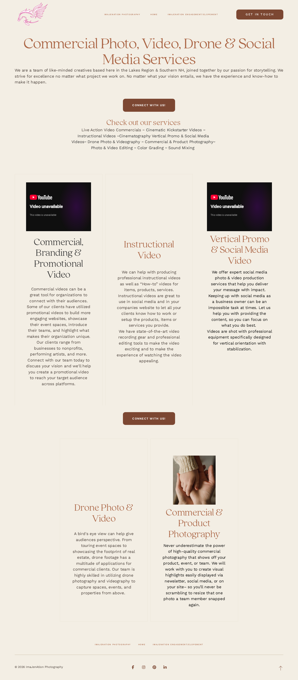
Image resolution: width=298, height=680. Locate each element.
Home (142, 644)
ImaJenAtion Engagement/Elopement (178, 644)
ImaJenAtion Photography (113, 644)
